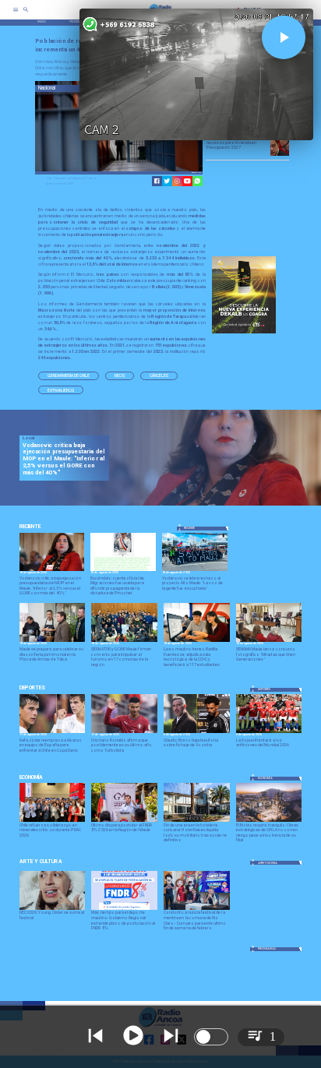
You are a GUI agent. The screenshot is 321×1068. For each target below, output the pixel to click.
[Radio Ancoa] (26, 15)
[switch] (211, 1036)
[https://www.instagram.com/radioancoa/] (177, 181)
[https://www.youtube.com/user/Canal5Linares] (187, 181)
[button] (68, 376)
